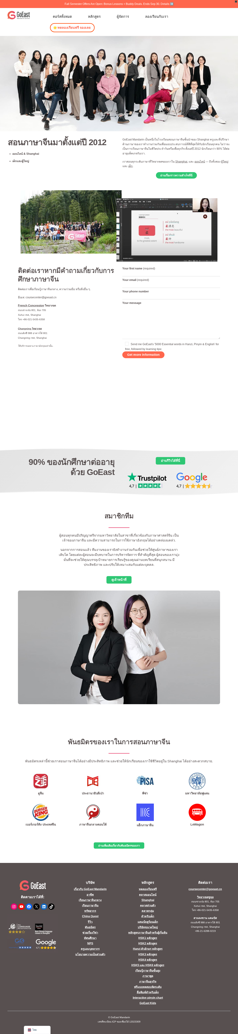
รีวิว (90, 921)
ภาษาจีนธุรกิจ (147, 981)
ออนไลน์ (199, 161)
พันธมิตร (90, 927)
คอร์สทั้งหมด (62, 16)
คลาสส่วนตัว (148, 905)
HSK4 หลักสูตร (147, 959)
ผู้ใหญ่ (224, 161)
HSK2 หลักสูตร (147, 943)
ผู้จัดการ (123, 16)
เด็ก (130, 166)
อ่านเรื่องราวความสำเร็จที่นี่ (176, 175)
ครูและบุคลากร (90, 948)
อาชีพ (90, 894)
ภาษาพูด (148, 975)
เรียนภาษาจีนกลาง (90, 900)
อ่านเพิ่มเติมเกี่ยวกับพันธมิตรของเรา (119, 845)
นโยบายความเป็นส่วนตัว (90, 954)
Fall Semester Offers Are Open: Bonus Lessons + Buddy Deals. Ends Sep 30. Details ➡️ (119, 3)
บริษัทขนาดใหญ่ (148, 927)
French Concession (31, 305)
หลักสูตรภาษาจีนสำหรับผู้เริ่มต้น (147, 932)
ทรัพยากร (90, 910)
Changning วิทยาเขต (30, 328)
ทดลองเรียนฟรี (148, 889)
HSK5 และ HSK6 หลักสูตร (147, 965)
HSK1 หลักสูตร (147, 938)
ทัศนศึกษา (90, 938)
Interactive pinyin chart (148, 997)
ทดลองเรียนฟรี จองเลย (74, 27)
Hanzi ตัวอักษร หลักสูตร (148, 948)
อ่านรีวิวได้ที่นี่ (170, 460)
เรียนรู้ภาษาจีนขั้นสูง (147, 970)
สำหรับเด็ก (147, 916)
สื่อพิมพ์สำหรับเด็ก (148, 992)
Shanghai (181, 161)
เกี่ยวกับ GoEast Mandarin (90, 889)
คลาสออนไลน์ (147, 894)
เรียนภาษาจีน (90, 905)
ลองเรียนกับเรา (156, 16)
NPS (90, 943)
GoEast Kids (148, 1003)
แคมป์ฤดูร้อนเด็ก (148, 921)
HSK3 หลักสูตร (147, 954)
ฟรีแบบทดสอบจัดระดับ (148, 986)
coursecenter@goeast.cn (205, 889)
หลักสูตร (94, 16)
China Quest (90, 916)
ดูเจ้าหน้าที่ (119, 579)
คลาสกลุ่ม (148, 910)
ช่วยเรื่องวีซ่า (90, 932)
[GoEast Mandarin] (18, 15)
